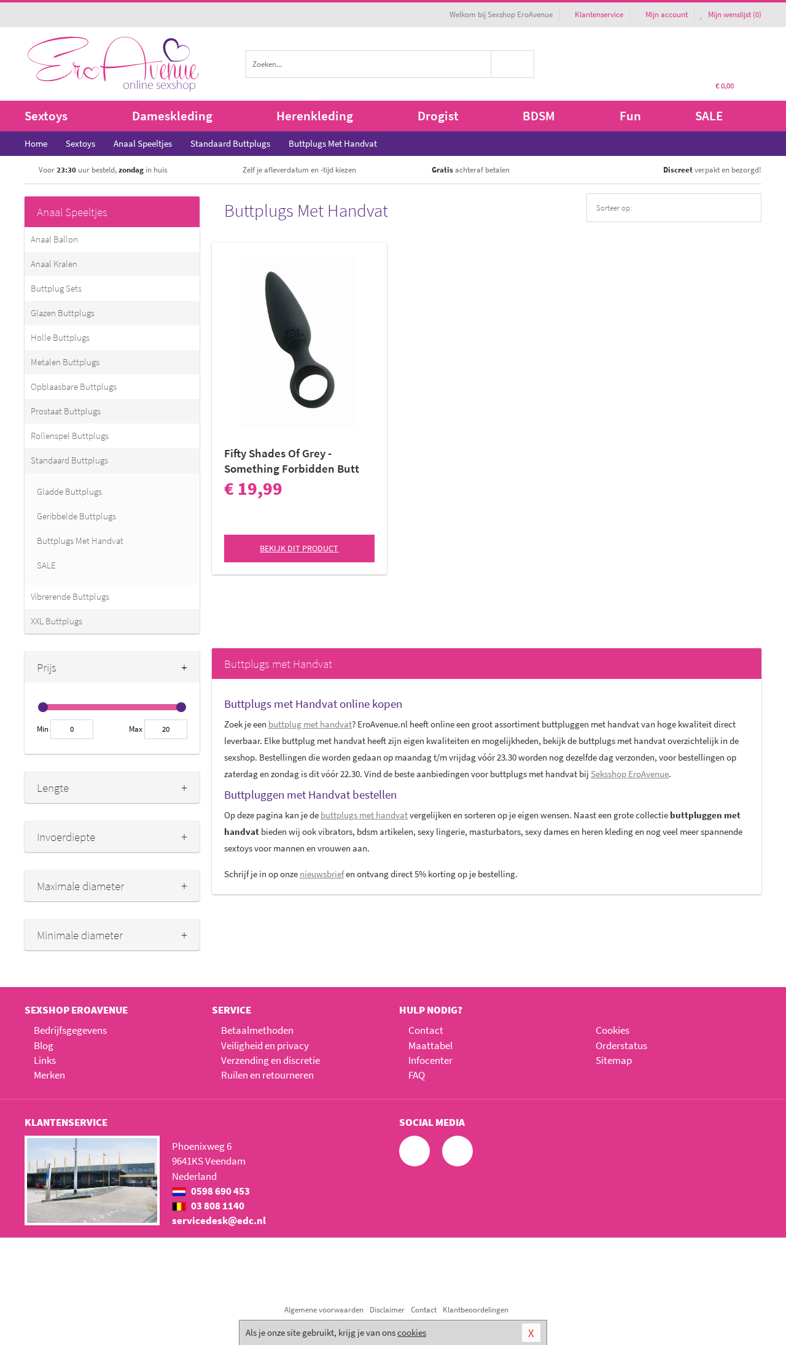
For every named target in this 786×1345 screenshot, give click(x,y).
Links (45, 1060)
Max (135, 729)
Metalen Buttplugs (65, 362)
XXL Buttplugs (56, 621)
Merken (49, 1075)
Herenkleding (314, 115)
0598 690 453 (219, 1191)
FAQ (416, 1075)
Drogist (438, 115)
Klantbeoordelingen (475, 1309)
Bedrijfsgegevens (70, 1030)
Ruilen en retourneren (267, 1075)
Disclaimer (387, 1309)
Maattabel (430, 1045)
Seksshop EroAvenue (630, 774)
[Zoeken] (513, 64)
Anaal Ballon (54, 239)
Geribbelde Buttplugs (76, 516)
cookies (411, 1332)
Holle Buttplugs (60, 337)
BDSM (539, 115)
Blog (43, 1045)
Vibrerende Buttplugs (70, 596)
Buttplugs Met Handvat (80, 540)
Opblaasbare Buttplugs (74, 386)
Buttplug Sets (56, 288)
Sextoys (46, 115)
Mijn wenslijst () (733, 14)
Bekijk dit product (299, 548)
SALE (709, 115)
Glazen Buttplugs (63, 313)
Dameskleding (172, 115)
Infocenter (430, 1060)
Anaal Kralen (54, 263)
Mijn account (666, 14)
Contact (425, 1030)
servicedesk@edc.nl (219, 1220)
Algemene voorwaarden (324, 1309)
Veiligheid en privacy (265, 1045)
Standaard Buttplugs (69, 460)
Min (43, 729)
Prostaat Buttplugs (66, 411)
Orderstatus (621, 1045)
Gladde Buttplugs (69, 491)
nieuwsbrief (322, 874)
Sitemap (614, 1060)
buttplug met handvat (310, 724)
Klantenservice (599, 14)
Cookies (612, 1030)
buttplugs (364, 815)
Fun (630, 115)
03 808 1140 (216, 1205)
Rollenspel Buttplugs (70, 435)
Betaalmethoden (257, 1030)
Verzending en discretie (270, 1060)
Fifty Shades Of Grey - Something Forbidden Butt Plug (291, 461)
